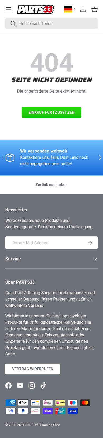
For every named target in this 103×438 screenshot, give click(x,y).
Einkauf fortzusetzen (51, 112)
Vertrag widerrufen (32, 369)
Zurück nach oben (51, 185)
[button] (94, 9)
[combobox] (51, 23)
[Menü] (8, 9)
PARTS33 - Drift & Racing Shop (38, 425)
